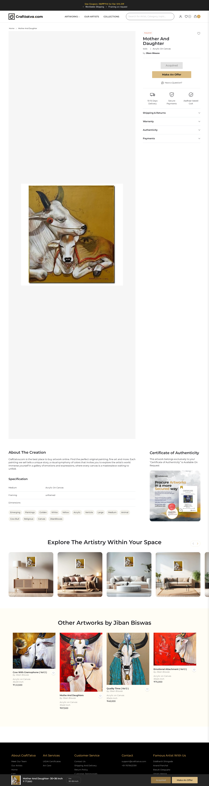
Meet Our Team (19, 761)
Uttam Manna (160, 774)
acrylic (77, 512)
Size (70, 778)
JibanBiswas (56, 519)
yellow (65, 512)
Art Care (47, 765)
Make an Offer (171, 74)
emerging (15, 512)
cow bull (14, 519)
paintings (30, 512)
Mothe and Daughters (72, 695)
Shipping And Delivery (85, 765)
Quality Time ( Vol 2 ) (118, 688)
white (54, 512)
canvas (41, 519)
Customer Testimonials (85, 774)
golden (43, 512)
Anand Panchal (160, 765)
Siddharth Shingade (163, 761)
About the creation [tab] (27, 452)
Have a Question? (173, 82)
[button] (197, 543)
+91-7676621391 (129, 765)
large (100, 512)
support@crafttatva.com (134, 761)
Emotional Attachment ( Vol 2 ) (170, 669)
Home (11, 28)
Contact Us (79, 761)
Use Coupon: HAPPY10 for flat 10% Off (104, 3)
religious (28, 519)
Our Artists (16, 765)
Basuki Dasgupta (161, 769)
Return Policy (81, 769)
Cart (13, 774)
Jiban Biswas (153, 53)
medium (112, 512)
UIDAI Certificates (52, 761)
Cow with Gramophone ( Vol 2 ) (30, 672)
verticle (89, 512)
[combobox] (150, 16)
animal (124, 512)
